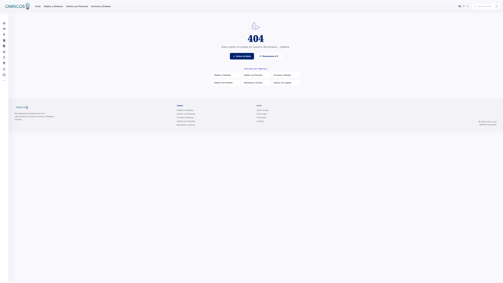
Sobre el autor (263, 110)
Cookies (260, 121)
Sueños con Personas (77, 6)
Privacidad (261, 117)
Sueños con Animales (223, 82)
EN (464, 6)
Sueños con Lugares (282, 82)
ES (460, 6)
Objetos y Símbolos (53, 6)
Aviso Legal (262, 114)
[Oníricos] (17, 6)
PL (468, 6)
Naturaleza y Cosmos (253, 82)
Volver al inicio (242, 56)
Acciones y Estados (101, 6)
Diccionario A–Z (268, 56)
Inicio (38, 6)
